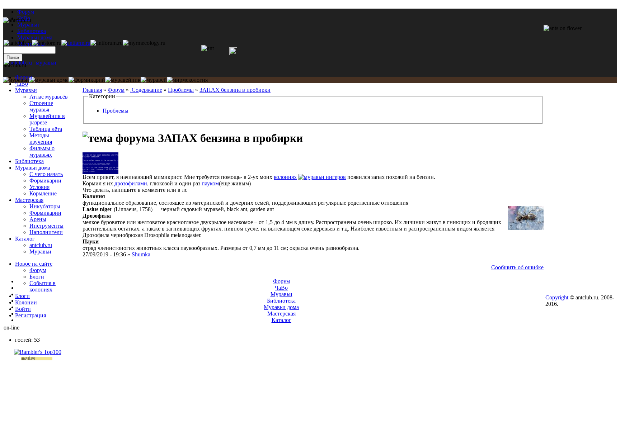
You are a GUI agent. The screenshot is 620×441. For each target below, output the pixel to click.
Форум (25, 12)
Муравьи (26, 90)
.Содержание (146, 90)
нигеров (336, 177)
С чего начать (46, 174)
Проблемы (181, 90)
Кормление (43, 193)
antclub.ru (40, 245)
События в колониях (42, 286)
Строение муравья (41, 106)
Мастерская (29, 200)
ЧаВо (21, 84)
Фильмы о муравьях (42, 151)
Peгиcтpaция (30, 315)
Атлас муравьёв (48, 97)
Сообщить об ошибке (517, 267)
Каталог (25, 239)
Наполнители (46, 232)
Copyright (556, 297)
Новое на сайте (33, 264)
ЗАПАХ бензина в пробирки (235, 90)
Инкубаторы (44, 206)
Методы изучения (40, 138)
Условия (39, 187)
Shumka (141, 254)
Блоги (36, 277)
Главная (92, 90)
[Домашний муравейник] (75, 43)
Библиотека (29, 161)
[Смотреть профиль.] (100, 172)
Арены (37, 219)
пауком (210, 183)
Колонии (26, 302)
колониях (285, 177)
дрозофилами (130, 183)
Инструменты (46, 226)
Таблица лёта (45, 129)
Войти (23, 309)
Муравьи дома (32, 168)
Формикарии (45, 180)
